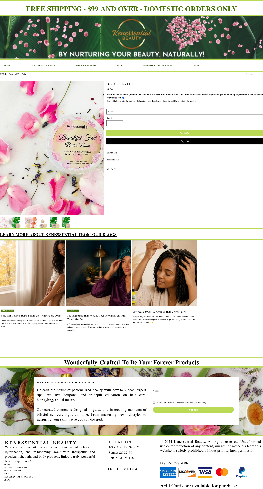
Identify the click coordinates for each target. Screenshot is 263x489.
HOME (7, 464)
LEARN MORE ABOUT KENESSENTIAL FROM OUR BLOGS (58, 234)
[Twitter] (115, 169)
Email (156, 391)
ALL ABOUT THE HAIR (15, 467)
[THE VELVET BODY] (63, 470)
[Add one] (120, 123)
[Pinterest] (111, 169)
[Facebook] (108, 169)
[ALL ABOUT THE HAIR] (63, 467)
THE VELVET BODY (14, 470)
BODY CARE (7, 311)
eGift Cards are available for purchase (198, 485)
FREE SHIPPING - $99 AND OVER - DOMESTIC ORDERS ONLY (131, 8)
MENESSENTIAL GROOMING (18, 476)
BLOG (7, 479)
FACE (6, 473)
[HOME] (63, 464)
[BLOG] (63, 479)
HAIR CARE (73, 311)
